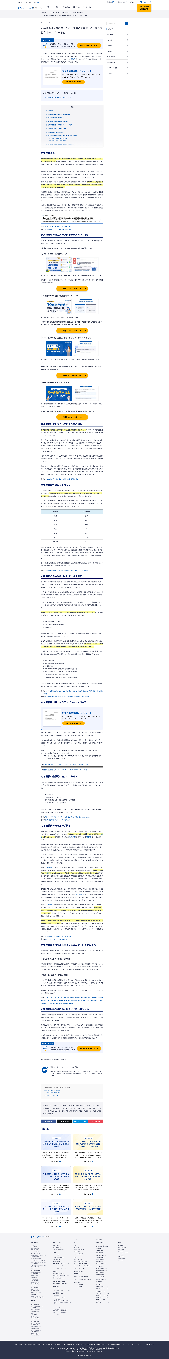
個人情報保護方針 (30, 1344)
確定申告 (89, 837)
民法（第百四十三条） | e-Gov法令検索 (57, 820)
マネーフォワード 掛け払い (37, 1297)
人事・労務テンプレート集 (102, 1293)
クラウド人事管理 (35, 1303)
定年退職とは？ (52, 110)
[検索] (126, 23)
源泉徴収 (72, 837)
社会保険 (49, 867)
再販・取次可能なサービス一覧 (60, 1283)
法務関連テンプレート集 (102, 1295)
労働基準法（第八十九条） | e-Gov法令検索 (59, 229)
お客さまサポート (134, 2)
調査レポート (121, 1249)
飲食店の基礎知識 (100, 1272)
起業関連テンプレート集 (102, 1297)
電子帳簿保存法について (58, 1273)
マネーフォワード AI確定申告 (38, 1259)
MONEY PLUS (122, 1255)
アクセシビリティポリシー (135, 1344)
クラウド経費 (34, 1276)
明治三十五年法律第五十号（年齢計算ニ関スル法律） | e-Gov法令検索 (67, 817)
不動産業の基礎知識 (101, 1279)
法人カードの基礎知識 (101, 1268)
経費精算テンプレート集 (102, 1289)
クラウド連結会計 (35, 1290)
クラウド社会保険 (35, 1320)
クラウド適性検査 (35, 1334)
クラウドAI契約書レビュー (59, 1257)
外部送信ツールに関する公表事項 (96, 1344)
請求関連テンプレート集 (102, 1286)
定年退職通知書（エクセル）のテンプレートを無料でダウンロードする (65, 764)
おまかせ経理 (56, 1245)
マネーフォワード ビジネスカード (61, 1263)
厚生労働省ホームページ (51, 1095)
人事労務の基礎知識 (77, 12)
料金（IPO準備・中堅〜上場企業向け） (83, 1266)
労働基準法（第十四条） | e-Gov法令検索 (58, 936)
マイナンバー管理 (112, 68)
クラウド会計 (34, 1245)
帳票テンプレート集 (101, 1291)
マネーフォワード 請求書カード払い (61, 1289)
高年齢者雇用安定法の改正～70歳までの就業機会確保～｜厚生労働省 (67, 697)
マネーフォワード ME (123, 1252)
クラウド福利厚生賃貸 (36, 1327)
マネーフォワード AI (60, 1313)
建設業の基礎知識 (100, 1274)
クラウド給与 (34, 1314)
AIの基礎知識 (99, 1281)
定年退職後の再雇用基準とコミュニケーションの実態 (62, 136)
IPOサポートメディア (79, 1273)
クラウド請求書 (38, 1263)
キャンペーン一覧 (122, 1247)
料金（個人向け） (78, 1259)
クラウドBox (37, 1293)
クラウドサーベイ (36, 1331)
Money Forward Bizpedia (103, 1245)
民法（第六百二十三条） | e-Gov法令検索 (58, 226)
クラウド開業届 (56, 1261)
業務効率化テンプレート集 (102, 1302)
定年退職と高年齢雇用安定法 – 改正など (59, 121)
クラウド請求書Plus (35, 1269)
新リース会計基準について (59, 1278)
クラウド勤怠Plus (37, 1310)
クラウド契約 (56, 1255)
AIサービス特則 (150, 1344)
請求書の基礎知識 (100, 1259)
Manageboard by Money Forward (61, 1299)
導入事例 (76, 1247)
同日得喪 (48, 873)
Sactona (62, 1303)
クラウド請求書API (78, 1284)
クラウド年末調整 (35, 1317)
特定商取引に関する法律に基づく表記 (73, 1344)
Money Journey (121, 1258)
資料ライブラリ (121, 1245)
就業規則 (73, 59)
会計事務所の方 (120, 2)
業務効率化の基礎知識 (101, 1270)
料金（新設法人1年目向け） (81, 1261)
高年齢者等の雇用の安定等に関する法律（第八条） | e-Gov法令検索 (66, 570)
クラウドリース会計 (36, 1252)
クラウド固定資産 (35, 1283)
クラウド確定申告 (38, 1256)
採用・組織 (110, 34)
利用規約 (57, 1344)
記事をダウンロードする (87, 45)
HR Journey (120, 1260)
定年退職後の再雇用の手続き (56, 132)
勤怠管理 (109, 51)
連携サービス (76, 7)
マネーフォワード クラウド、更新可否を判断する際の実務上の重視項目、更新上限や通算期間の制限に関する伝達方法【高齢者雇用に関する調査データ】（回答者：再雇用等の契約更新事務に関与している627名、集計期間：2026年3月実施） (72, 1000)
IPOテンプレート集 (100, 1300)
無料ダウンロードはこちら (72, 288)
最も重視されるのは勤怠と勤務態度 (58, 138)
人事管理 (109, 73)
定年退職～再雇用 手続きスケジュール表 (58, 98)
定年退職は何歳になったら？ (56, 118)
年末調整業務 (111, 62)
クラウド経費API (78, 1287)
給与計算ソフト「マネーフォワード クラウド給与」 (55, 12)
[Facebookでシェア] (48, 1121)
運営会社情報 (18, 1344)
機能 (57, 7)
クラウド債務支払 (35, 1280)
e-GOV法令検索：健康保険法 (52, 1093)
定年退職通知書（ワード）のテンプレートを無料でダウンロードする (65, 770)
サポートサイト (78, 1245)
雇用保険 (49, 905)
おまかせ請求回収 (57, 1247)
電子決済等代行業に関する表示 (116, 1344)
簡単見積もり (66, 7)
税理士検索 (77, 1251)
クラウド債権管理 (36, 1273)
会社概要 (109, 2)
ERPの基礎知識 (99, 1250)
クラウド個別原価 (35, 1286)
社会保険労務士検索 (79, 1254)
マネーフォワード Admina (59, 1266)
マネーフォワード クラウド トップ (27, 2)
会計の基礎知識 (99, 1253)
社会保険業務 (111, 57)
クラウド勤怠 (37, 1307)
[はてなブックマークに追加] (80, 1121)
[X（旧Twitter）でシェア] (64, 1121)
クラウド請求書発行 (38, 1266)
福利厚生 (109, 40)
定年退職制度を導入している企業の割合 (59, 114)
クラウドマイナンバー (36, 1324)
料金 (48, 7)
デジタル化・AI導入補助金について (61, 1276)
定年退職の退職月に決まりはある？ (57, 128)
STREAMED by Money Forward (60, 1296)
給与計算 (109, 45)
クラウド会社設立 (57, 1259)
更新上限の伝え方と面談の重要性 (57, 140)
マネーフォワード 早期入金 (59, 1293)
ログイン (146, 2)
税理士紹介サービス (79, 1249)
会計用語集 (98, 1248)
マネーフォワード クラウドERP (60, 1268)
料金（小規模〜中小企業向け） (81, 1263)
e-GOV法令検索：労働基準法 (52, 1090)
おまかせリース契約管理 (58, 1249)
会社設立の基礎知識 (101, 1264)
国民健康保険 (80, 894)
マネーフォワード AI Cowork (60, 1310)
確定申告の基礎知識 (101, 1255)
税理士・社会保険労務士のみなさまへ (83, 1279)
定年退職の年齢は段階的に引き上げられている (61, 144)
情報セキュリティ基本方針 (45, 1344)
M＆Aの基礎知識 (100, 1277)
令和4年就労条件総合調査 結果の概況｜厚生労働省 (61, 479)
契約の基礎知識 (99, 1261)
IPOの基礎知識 (99, 1266)
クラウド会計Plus (36, 1249)
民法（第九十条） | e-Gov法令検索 (56, 939)
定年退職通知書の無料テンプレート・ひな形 (60, 125)
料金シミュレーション (79, 1268)
